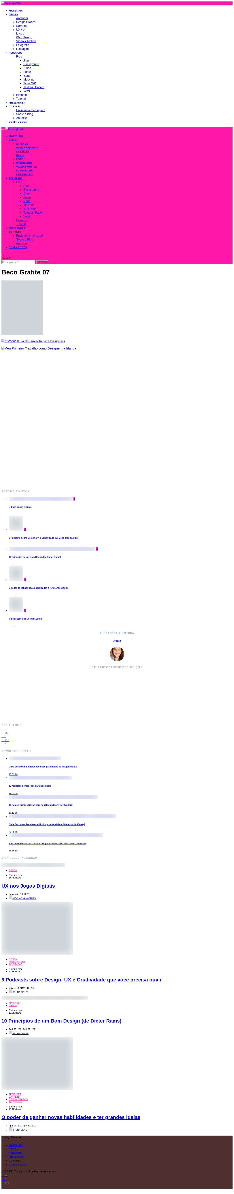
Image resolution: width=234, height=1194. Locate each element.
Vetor (26, 91)
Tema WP (29, 83)
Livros (20, 33)
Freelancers (17, 961)
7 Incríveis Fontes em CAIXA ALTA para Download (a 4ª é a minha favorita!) (47, 843)
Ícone (27, 75)
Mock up (28, 79)
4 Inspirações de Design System (25, 619)
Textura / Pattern (33, 87)
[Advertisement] (111, 420)
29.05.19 (13, 851)
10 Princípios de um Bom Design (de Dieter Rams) (35, 557)
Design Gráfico (25, 22)
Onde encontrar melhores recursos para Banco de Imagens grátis (43, 766)
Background (31, 64)
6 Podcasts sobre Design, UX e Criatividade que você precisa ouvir (43, 538)
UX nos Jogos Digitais (20, 507)
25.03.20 (13, 774)
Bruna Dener (20, 992)
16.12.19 (13, 813)
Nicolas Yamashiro (24, 898)
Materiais (16, 10)
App (26, 60)
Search (42, 262)
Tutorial (21, 98)
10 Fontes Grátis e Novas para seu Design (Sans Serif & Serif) (41, 805)
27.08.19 (13, 832)
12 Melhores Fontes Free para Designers (30, 786)
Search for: (6, 258)
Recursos (16, 52)
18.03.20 (13, 793)
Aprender (22, 18)
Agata (117, 640)
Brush (27, 68)
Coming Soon (18, 121)
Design (13, 14)
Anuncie (21, 117)
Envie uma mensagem (30, 110)
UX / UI (20, 29)
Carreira (21, 25)
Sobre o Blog (24, 114)
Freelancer (17, 102)
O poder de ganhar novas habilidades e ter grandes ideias (39, 588)
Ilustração (22, 48)
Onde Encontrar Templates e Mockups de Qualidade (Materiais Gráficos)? (47, 824)
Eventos (21, 94)
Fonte (27, 71)
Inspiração (15, 964)
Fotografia (22, 45)
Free (19, 56)
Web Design (24, 37)
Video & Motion (26, 41)
